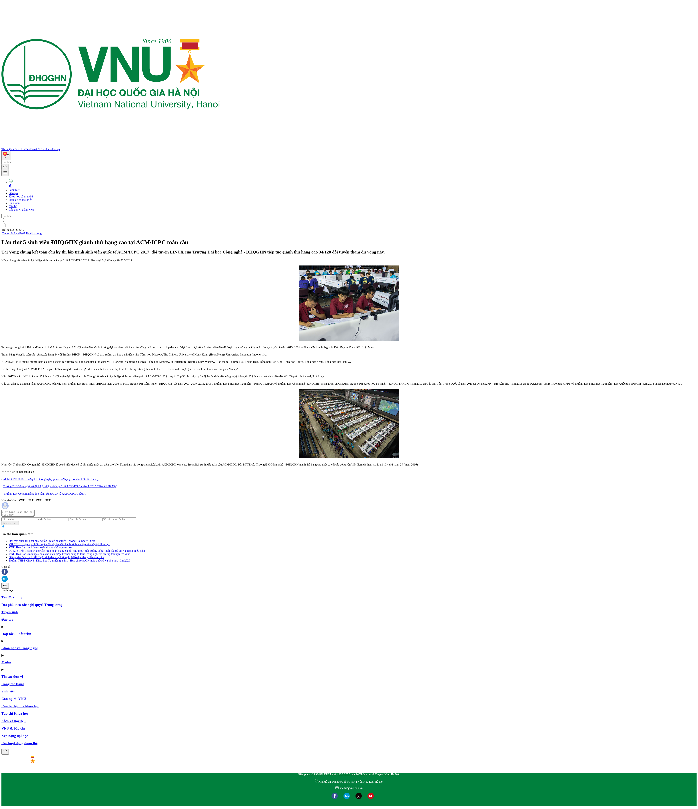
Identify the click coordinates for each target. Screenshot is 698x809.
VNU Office (22, 149)
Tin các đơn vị (12, 676)
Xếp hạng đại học (14, 736)
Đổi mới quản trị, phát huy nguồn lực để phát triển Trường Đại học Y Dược (52, 540)
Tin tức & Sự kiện (12, 233)
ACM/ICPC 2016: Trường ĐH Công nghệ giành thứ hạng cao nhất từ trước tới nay (51, 479)
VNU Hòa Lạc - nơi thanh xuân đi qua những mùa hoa (40, 547)
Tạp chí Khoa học (14, 713)
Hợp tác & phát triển (20, 199)
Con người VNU (13, 699)
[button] (349, 572)
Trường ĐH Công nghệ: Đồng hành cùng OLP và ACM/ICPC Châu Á (45, 493)
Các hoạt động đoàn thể (19, 743)
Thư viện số (8, 149)
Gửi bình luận (10, 523)
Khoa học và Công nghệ (19, 648)
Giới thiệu (14, 189)
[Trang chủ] (110, 145)
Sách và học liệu (13, 721)
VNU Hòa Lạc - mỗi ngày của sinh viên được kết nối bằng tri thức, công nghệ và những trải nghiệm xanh (69, 554)
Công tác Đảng (12, 684)
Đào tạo (13, 193)
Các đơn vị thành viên (21, 209)
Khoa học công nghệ (21, 196)
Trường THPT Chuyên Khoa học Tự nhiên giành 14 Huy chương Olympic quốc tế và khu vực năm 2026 (69, 560)
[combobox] (6, 155)
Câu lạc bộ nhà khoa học (20, 706)
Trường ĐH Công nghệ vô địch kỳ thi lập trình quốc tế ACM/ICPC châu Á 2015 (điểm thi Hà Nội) (60, 486)
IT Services (44, 149)
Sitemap (55, 149)
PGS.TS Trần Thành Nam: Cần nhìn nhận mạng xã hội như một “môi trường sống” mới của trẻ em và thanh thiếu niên (77, 550)
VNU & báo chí (13, 728)
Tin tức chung (34, 233)
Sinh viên (14, 203)
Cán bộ (13, 206)
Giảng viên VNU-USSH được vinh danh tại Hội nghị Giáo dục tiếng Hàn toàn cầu (56, 557)
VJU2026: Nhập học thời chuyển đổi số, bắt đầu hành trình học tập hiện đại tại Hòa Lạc (59, 544)
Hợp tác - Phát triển (16, 634)
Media (6, 662)
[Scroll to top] (5, 752)
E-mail (33, 149)
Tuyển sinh (9, 612)
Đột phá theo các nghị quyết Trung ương (32, 605)
